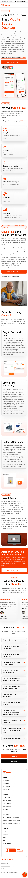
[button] (25, 5)
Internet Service (7, 803)
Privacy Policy (4, 863)
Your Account (6, 786)
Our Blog (5, 832)
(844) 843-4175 (17, 276)
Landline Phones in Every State (11, 817)
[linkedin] (10, 859)
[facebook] (2, 859)
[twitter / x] (7, 859)
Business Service (7, 800)
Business (14, 761)
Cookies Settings (5, 868)
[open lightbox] (14, 539)
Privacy (4, 840)
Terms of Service (5, 866)
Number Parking (7, 806)
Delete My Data (7, 843)
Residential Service (8, 798)
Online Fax (5, 809)
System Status (6, 781)
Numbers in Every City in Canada (11, 823)
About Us (5, 835)
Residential (14, 756)
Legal (4, 837)
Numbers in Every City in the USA (11, 820)
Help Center (6, 783)
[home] (6, 5)
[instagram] (5, 859)
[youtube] (12, 859)
